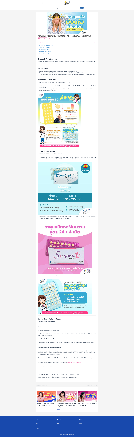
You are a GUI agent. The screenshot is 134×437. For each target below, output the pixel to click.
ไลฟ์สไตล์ (68, 8)
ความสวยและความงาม (38, 426)
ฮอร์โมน (45, 38)
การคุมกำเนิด (40, 38)
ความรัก (58, 423)
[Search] (43, 3)
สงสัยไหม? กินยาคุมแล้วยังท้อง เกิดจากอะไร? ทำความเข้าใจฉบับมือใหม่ (45, 404)
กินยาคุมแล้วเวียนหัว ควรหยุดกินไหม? (45, 49)
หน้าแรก (51, 8)
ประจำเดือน (37, 425)
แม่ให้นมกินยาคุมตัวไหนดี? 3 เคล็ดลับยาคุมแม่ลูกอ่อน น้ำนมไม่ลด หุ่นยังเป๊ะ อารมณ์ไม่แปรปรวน (66, 405)
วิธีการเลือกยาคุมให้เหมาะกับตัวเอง (45, 52)
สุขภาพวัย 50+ (37, 428)
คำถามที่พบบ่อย (75, 8)
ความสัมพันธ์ (62, 8)
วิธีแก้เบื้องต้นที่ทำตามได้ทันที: (45, 47)
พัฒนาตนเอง (80, 422)
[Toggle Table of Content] (94, 42)
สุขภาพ (37, 419)
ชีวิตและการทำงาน (81, 425)
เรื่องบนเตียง (58, 422)
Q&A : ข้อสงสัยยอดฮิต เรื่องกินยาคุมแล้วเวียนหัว (47, 54)
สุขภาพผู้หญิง (55, 8)
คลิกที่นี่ (55, 366)
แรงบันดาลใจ (80, 423)
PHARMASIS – (70, 362)
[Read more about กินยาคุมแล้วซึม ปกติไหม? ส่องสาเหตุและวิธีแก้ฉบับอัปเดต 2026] (87, 396)
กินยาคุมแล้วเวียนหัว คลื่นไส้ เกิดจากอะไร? (46, 45)
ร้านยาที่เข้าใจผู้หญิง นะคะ (77, 362)
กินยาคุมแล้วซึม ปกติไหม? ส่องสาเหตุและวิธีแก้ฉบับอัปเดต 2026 (87, 404)
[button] (58, 8)
